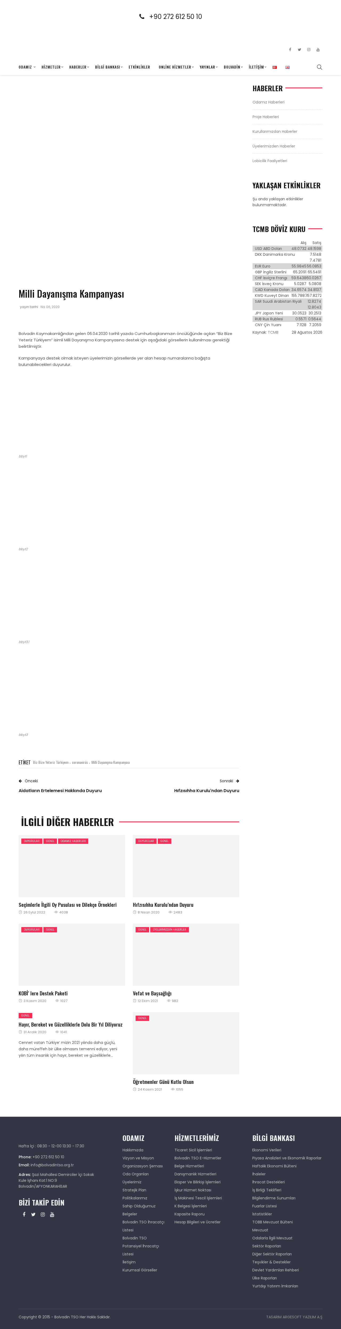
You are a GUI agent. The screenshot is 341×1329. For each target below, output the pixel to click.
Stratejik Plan (134, 1190)
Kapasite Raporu (189, 1214)
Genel (50, 841)
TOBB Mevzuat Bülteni (272, 1222)
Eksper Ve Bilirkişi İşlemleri (197, 1182)
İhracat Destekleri (268, 1182)
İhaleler (259, 1174)
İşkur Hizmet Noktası (192, 1190)
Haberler (78, 67)
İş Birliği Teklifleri (266, 1190)
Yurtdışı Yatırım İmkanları (275, 1286)
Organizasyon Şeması (143, 1166)
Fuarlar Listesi (264, 1206)
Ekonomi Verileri (266, 1150)
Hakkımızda (133, 1150)
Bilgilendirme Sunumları (273, 1198)
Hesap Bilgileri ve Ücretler (197, 1222)
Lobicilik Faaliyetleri (270, 160)
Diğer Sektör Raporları (272, 1254)
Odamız (25, 67)
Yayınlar (207, 67)
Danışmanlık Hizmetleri (195, 1174)
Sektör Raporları (266, 1246)
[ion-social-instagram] (309, 50)
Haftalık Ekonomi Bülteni (274, 1166)
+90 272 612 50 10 (179, 16)
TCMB (273, 332)
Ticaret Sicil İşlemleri (193, 1150)
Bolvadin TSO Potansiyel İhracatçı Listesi (141, 1246)
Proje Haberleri (266, 116)
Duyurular (32, 841)
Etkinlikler (139, 67)
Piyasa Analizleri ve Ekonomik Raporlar (287, 1158)
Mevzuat (260, 1230)
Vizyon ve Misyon (138, 1158)
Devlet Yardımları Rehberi (275, 1270)
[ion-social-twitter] (299, 50)
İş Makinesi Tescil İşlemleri (198, 1198)
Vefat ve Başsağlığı (152, 993)
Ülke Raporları (264, 1278)
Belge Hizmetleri (189, 1166)
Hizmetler (51, 67)
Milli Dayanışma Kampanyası (110, 762)
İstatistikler (262, 1214)
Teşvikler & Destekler (271, 1262)
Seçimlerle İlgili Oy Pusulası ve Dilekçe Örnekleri (68, 904)
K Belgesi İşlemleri (190, 1206)
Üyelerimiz (132, 1182)
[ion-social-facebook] (290, 50)
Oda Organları (136, 1174)
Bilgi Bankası (107, 67)
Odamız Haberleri (73, 841)
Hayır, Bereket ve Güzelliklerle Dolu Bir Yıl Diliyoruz (71, 1024)
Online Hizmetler (175, 67)
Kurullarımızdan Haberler (275, 131)
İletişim (256, 67)
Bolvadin (232, 67)
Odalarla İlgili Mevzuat (272, 1238)
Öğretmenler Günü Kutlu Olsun (163, 1081)
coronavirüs (80, 762)
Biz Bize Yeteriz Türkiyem (50, 762)
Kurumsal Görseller (140, 1270)
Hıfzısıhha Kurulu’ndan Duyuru (163, 904)
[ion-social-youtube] (318, 50)
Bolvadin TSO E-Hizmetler (197, 1158)
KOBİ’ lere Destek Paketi (43, 993)
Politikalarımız (135, 1198)
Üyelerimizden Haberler (169, 930)
